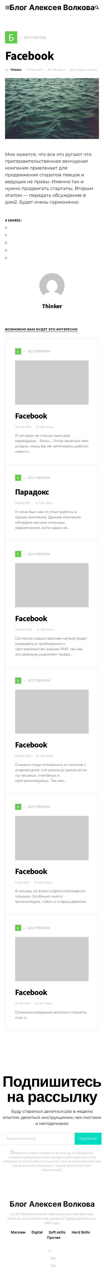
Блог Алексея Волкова (52, 7)
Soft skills (57, 1232)
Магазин (18, 1232)
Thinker (16, 69)
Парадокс (32, 492)
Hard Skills (81, 1232)
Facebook (31, 416)
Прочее (53, 1237)
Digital (37, 1232)
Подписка (88, 1138)
